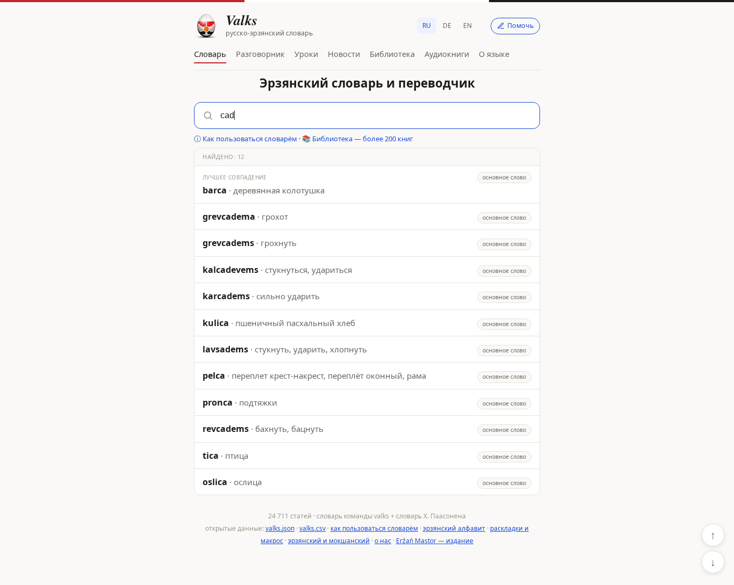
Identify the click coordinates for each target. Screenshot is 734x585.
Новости (344, 53)
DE (447, 25)
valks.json (279, 528)
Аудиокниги (446, 53)
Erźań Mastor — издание (434, 540)
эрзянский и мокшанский (329, 540)
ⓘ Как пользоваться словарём (245, 138)
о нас (383, 540)
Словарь (210, 53)
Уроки (306, 53)
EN (467, 25)
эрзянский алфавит (454, 528)
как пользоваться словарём (374, 528)
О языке (494, 53)
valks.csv (312, 528)
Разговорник (260, 53)
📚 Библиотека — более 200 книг (357, 138)
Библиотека (392, 53)
